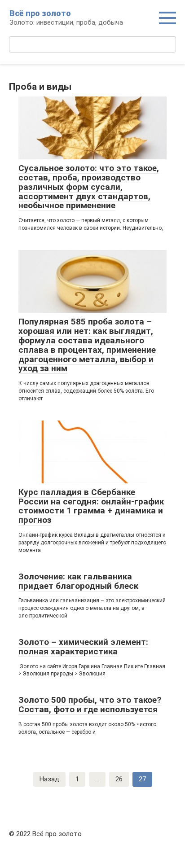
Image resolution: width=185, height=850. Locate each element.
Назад (49, 779)
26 (119, 779)
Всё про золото (40, 13)
